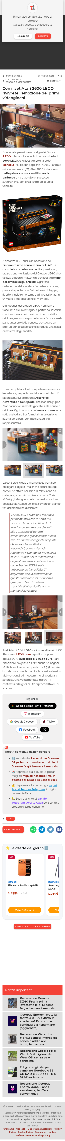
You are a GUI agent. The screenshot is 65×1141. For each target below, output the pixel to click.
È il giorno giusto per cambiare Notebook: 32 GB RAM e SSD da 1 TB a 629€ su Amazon (38, 1072)
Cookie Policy (25, 1132)
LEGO (7, 156)
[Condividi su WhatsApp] (33, 829)
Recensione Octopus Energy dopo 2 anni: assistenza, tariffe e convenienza (35, 1088)
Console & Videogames (18, 82)
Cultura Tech (13, 79)
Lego (10, 818)
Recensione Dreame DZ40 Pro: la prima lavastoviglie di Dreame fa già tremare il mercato (35, 762)
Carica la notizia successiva (32, 926)
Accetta (43, 36)
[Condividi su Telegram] (41, 829)
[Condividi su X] (50, 829)
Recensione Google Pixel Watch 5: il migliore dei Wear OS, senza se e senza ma (38, 1055)
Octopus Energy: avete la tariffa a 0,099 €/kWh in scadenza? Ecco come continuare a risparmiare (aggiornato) (38, 1021)
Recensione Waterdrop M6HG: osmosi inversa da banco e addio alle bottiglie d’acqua (38, 1039)
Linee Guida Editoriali (40, 1129)
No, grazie (23, 36)
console (8, 164)
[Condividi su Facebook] (59, 829)
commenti (55, 81)
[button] (12, 470)
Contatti (21, 1129)
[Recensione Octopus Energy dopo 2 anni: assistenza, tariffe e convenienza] (12, 1088)
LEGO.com (23, 654)
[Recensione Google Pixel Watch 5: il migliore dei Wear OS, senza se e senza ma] (12, 1055)
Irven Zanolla (14, 76)
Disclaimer (41, 1132)
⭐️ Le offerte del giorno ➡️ (27, 848)
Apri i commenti (13, 829)
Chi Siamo (8, 1129)
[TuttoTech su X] (44, 729)
